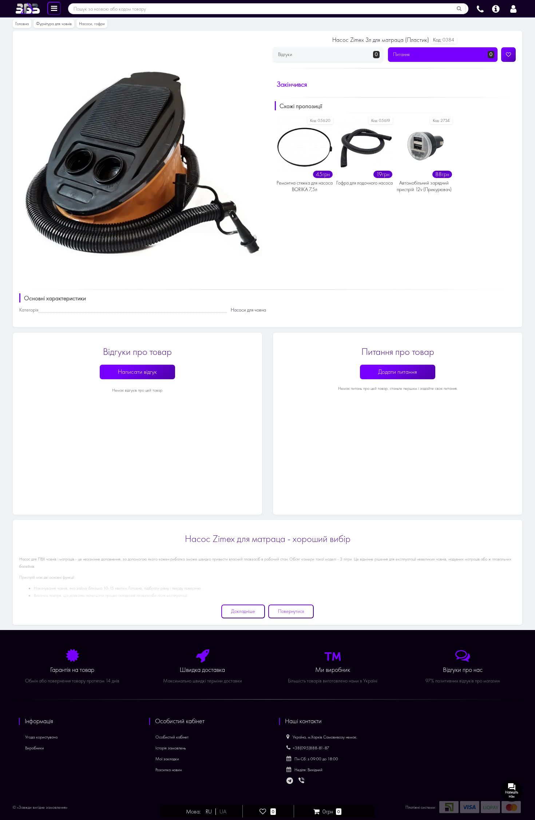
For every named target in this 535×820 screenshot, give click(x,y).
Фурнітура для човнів (54, 23)
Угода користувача (41, 737)
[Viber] (302, 781)
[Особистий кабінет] (513, 8)
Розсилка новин (168, 769)
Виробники (34, 747)
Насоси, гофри (92, 23)
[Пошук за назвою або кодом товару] (459, 8)
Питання (443, 54)
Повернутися (291, 611)
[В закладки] (508, 54)
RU (209, 811)
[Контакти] (480, 8)
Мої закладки (167, 758)
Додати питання (397, 371)
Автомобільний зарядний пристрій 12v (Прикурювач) (424, 186)
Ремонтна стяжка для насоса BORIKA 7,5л (305, 186)
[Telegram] (290, 781)
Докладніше (243, 611)
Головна (22, 23)
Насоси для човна (248, 310)
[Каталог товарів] (54, 8)
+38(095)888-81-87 (311, 747)
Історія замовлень (170, 747)
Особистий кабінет (172, 737)
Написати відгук (137, 371)
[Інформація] (495, 8)
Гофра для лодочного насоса (364, 183)
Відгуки (328, 54)
